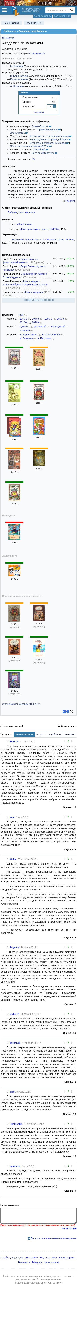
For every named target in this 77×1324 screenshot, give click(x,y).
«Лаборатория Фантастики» (46, 1282)
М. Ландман (16, 66)
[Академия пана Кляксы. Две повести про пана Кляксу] (14, 500)
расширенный (62, 16)
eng (13, 1257)
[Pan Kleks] (14, 620)
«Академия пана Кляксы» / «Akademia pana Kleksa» (43, 239)
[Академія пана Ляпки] (39, 620)
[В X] (71, 711)
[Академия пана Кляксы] (14, 364)
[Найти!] (71, 10)
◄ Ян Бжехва (11, 23)
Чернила (30, 212)
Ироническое (17, 133)
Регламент (32, 1257)
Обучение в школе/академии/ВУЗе (29, 146)
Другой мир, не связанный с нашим (49, 136)
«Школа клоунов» (33, 292)
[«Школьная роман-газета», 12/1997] (14, 539)
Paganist (70, 201)
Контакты (51, 1257)
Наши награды (67, 1257)
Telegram (37, 1262)
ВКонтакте (24, 1262)
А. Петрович (17, 86)
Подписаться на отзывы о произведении (54, 1238)
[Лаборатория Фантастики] (16, 11)
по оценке (69, 734)
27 (33, 159)
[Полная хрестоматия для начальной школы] (14, 468)
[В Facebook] (67, 711)
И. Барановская (19, 76)
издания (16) (34, 23)
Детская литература (43, 153)
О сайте (5, 1257)
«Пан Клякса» (37, 53)
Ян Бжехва (8, 38)
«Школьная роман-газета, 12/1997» (40, 229)
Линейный (39, 149)
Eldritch (14, 741)
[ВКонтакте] (64, 711)
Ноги (21, 212)
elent (12, 1091)
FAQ (42, 1257)
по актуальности (24, 734)
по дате (40, 734)
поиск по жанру (42, 16)
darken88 (15, 1043)
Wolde (13, 859)
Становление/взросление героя (48, 143)
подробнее (39, 112)
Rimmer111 (16, 1124)
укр (22, 1257)
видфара (15, 1166)
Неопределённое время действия (49, 139)
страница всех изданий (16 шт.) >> (21, 704)
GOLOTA (14, 1014)
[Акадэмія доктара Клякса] (14, 687)
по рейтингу (54, 734)
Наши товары (51, 1262)
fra (17, 1257)
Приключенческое (48, 129)
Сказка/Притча (40, 126)
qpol (12, 817)
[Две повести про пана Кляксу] (14, 401)
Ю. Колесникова (19, 79)
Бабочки (12, 212)
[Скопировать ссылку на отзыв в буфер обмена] (8, 741)
